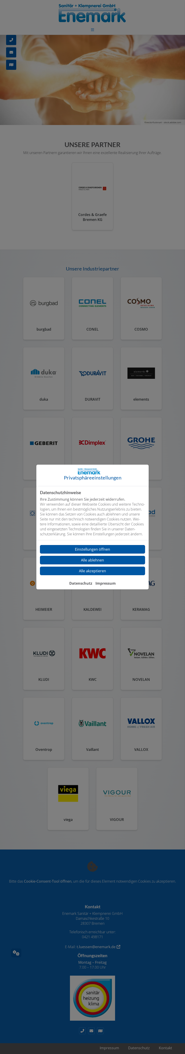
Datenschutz (80, 583)
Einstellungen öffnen (92, 549)
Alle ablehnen (92, 560)
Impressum (105, 583)
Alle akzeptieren (92, 570)
